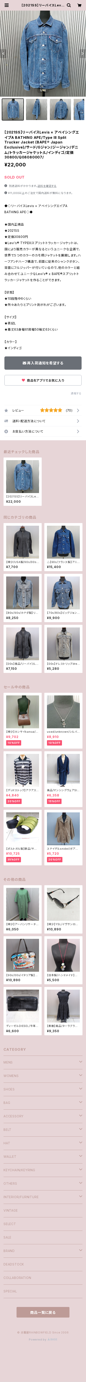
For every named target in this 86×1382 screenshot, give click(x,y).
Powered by (38, 1339)
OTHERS (10, 1183)
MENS (8, 1062)
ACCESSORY (14, 1116)
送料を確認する (47, 186)
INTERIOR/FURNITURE (21, 1197)
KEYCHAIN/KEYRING (19, 1170)
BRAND (9, 1251)
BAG (7, 1103)
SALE (7, 1237)
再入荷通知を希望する (45, 363)
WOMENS (11, 1076)
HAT (7, 1143)
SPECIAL (10, 1291)
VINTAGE (11, 1210)
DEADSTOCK (14, 1264)
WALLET (10, 1156)
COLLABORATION (17, 1278)
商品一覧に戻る (43, 1312)
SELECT (10, 1224)
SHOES (9, 1089)
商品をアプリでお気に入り (45, 380)
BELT (7, 1130)
